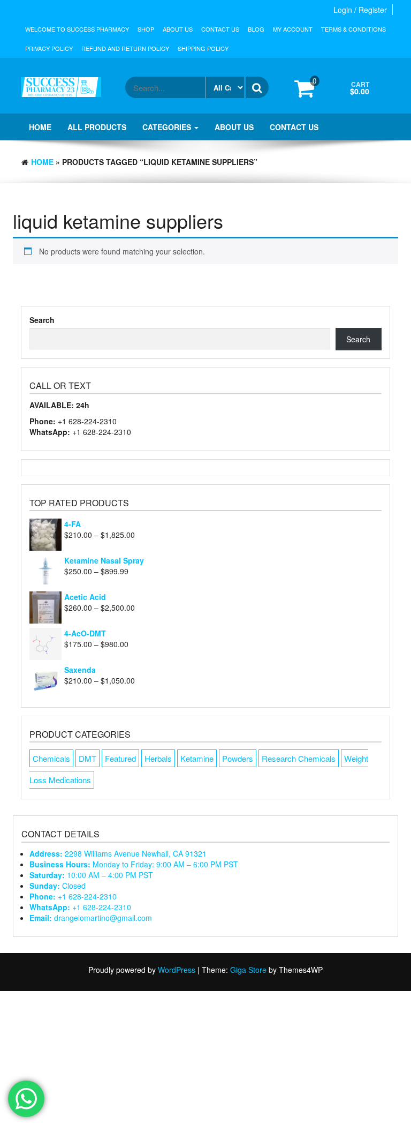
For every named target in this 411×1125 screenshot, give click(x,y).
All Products (96, 127)
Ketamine (197, 758)
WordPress (176, 969)
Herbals (158, 758)
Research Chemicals (299, 758)
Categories (167, 127)
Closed (57, 885)
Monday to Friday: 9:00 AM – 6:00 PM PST (133, 864)
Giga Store (248, 969)
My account (293, 29)
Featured (120, 758)
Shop (146, 29)
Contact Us (220, 29)
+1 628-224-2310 (73, 896)
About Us (178, 29)
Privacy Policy (49, 48)
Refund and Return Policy (125, 48)
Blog (256, 29)
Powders (237, 758)
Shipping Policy (203, 48)
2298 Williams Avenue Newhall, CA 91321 (118, 853)
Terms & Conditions (353, 29)
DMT (87, 758)
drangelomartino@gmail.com (90, 917)
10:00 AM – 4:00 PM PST (91, 874)
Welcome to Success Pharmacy (77, 29)
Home (40, 127)
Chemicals (51, 758)
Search (42, 319)
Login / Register (360, 9)
